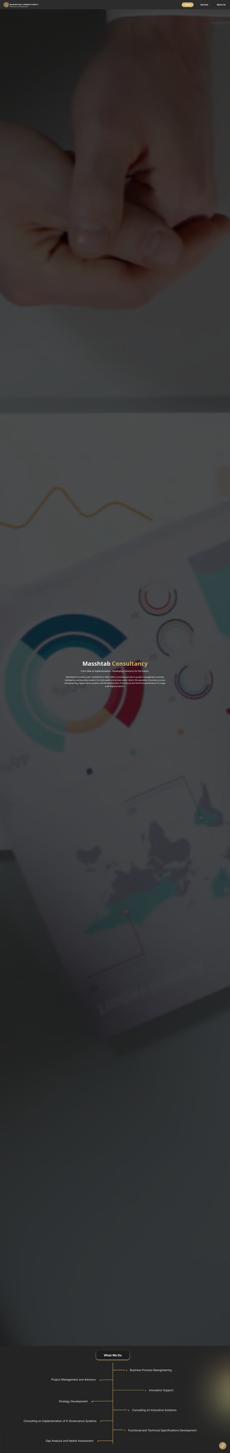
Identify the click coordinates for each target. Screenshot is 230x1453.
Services (204, 4)
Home (187, 4)
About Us (221, 4)
